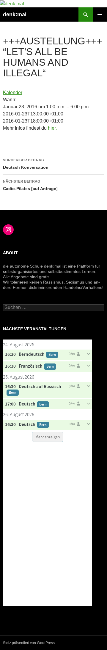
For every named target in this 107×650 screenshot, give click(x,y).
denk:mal (14, 14)
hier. (52, 128)
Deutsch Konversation (25, 164)
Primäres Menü (100, 14)
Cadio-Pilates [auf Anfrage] (30, 185)
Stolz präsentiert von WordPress (29, 643)
